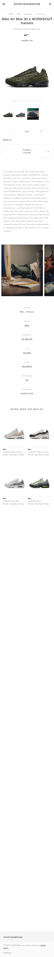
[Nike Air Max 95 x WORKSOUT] (8, 114)
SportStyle (27, 366)
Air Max (27, 353)
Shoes (11, 14)
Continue (7, 953)
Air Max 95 (28, 14)
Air (27, 380)
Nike (18, 14)
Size (27, 131)
